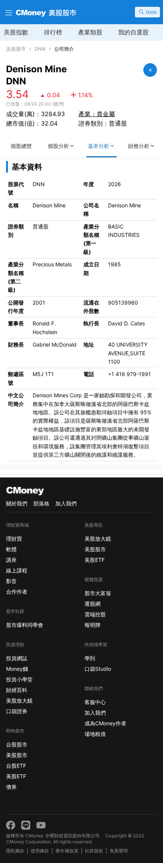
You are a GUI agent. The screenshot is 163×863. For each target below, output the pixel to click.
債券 (11, 787)
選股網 (92, 603)
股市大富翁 (98, 593)
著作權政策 (66, 851)
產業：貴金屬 (96, 114)
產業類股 (90, 32)
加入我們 (66, 503)
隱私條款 (15, 851)
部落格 (41, 503)
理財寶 (14, 538)
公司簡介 (64, 49)
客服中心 (95, 702)
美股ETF (16, 776)
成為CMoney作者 (105, 723)
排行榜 (53, 32)
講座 (11, 560)
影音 (11, 581)
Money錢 (17, 669)
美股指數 (16, 32)
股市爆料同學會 (24, 625)
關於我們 (16, 503)
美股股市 (16, 49)
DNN (39, 49)
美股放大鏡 (19, 700)
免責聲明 (119, 851)
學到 (90, 658)
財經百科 (16, 690)
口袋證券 (16, 711)
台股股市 (16, 744)
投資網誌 (16, 658)
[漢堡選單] (8, 12)
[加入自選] (150, 70)
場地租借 (95, 734)
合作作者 (16, 591)
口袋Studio (98, 669)
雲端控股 (95, 614)
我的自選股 (133, 32)
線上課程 (16, 570)
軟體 (11, 549)
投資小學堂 (19, 679)
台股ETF (16, 765)
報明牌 (92, 625)
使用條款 (40, 851)
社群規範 (94, 851)
